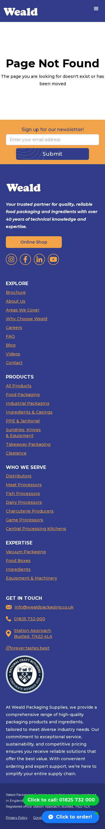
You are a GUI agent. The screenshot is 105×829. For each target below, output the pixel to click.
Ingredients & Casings (29, 412)
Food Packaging (23, 394)
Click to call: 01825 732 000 (61, 800)
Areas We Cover (22, 310)
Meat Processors (24, 484)
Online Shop (33, 242)
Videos (13, 354)
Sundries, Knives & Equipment (23, 432)
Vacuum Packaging (26, 551)
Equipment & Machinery (31, 578)
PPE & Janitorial (23, 421)
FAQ (10, 336)
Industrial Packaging (27, 403)
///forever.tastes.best (27, 648)
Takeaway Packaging (28, 444)
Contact (14, 362)
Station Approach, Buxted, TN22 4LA (33, 633)
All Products (19, 385)
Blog (10, 345)
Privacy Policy (16, 818)
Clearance (16, 453)
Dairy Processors (24, 502)
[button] (96, 9)
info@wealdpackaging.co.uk (44, 607)
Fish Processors (23, 493)
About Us (15, 301)
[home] (20, 11)
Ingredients (18, 569)
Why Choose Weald (26, 318)
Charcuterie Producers (30, 511)
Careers (14, 327)
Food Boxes (18, 560)
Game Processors (24, 520)
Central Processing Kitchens (36, 528)
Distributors (19, 476)
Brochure (16, 292)
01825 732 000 (29, 618)
